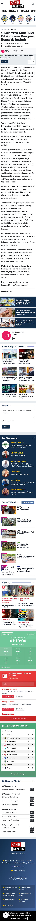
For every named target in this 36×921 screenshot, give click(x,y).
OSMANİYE (25, 11)
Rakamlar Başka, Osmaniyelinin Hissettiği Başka (24, 361)
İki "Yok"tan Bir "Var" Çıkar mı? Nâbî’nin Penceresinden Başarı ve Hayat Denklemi (22, 465)
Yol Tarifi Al (20, 696)
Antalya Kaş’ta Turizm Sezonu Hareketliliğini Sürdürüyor (9, 379)
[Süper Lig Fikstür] (33, 781)
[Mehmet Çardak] (5, 454)
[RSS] (24, 878)
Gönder (6, 426)
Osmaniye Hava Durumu (25, 888)
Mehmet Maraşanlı (18, 461)
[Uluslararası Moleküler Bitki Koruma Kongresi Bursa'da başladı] (18, 56)
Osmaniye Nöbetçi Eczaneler (10, 888)
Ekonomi (13, 29)
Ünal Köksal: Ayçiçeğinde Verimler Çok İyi (26, 396)
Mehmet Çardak (17, 453)
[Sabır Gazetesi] (17, 4)
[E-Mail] (14, 338)
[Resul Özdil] (5, 482)
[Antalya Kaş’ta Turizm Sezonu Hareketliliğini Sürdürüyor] (9, 371)
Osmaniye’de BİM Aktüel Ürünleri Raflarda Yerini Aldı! (8, 361)
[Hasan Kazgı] (5, 473)
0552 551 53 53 (19, 867)
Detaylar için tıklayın (18, 774)
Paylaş (6, 61)
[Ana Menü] (2, 4)
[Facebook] (11, 878)
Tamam (24, 918)
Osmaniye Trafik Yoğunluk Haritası (9, 894)
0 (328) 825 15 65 (8, 696)
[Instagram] (14, 878)
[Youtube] (18, 878)
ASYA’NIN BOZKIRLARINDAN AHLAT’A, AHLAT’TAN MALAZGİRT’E (21, 446)
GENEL (4, 11)
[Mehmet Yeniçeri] (5, 445)
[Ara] (33, 4)
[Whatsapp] (21, 878)
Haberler (4, 29)
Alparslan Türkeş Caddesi (20, 474)
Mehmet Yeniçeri (17, 442)
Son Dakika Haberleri (23, 900)
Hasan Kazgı (15, 472)
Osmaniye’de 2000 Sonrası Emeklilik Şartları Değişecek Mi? (26, 379)
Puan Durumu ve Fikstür (25, 894)
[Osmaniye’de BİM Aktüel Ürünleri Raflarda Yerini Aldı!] (9, 354)
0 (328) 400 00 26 (8, 709)
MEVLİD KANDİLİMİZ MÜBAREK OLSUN (22, 493)
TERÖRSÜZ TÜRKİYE (18, 455)
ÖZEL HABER (13, 11)
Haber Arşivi (9, 905)
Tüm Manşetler (9, 899)
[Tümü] (33, 438)
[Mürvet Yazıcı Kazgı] (5, 492)
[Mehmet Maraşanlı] (5, 464)
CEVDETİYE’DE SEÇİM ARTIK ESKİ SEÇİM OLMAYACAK (22, 484)
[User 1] (6, 335)
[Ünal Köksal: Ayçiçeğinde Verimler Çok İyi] (26, 388)
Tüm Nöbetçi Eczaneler (19, 718)
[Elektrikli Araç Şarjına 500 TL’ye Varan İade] (9, 388)
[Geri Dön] (6, 915)
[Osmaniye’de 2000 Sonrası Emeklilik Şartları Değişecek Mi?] (26, 371)
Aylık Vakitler (6, 667)
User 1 (14, 334)
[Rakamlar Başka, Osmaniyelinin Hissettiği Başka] (26, 354)
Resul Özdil (15, 480)
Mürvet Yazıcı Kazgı (18, 489)
